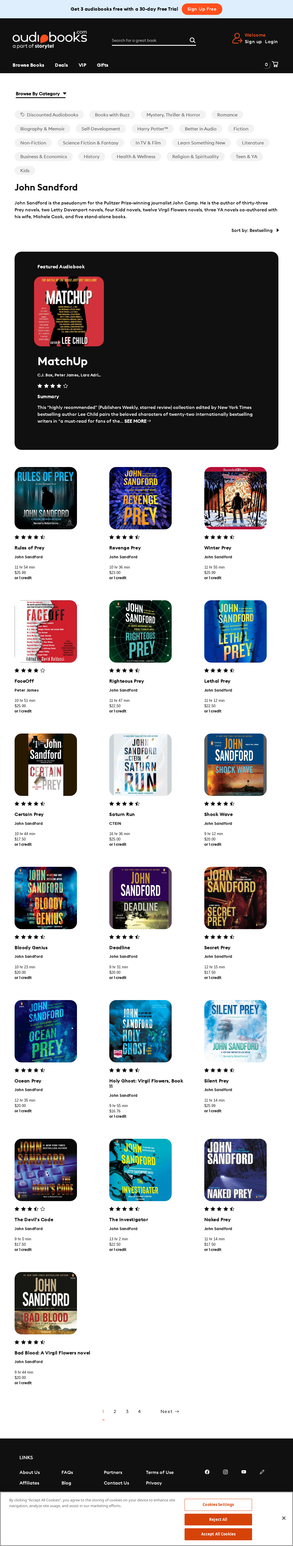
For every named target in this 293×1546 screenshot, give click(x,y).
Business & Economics (43, 156)
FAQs (67, 1472)
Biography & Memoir (42, 129)
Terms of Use (160, 1472)
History (92, 156)
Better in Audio (201, 129)
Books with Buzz (112, 115)
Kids (24, 170)
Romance (227, 115)
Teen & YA (246, 156)
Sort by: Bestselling (252, 230)
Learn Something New (201, 143)
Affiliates (29, 1483)
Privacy (154, 1483)
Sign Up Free (202, 9)
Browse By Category (38, 94)
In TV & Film (148, 143)
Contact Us (116, 1483)
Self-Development (101, 129)
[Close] (284, 1518)
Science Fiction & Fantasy (90, 143)
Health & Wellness (136, 156)
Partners (113, 1472)
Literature (253, 143)
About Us (29, 1472)
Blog (66, 1483)
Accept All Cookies (218, 1534)
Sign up (253, 41)
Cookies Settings (218, 1504)
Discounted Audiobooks (52, 115)
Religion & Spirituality (195, 156)
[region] (146, 1519)
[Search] (192, 39)
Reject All (218, 1519)
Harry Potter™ (152, 129)
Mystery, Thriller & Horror (173, 115)
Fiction (240, 129)
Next (168, 1411)
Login (271, 41)
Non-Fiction (33, 143)
